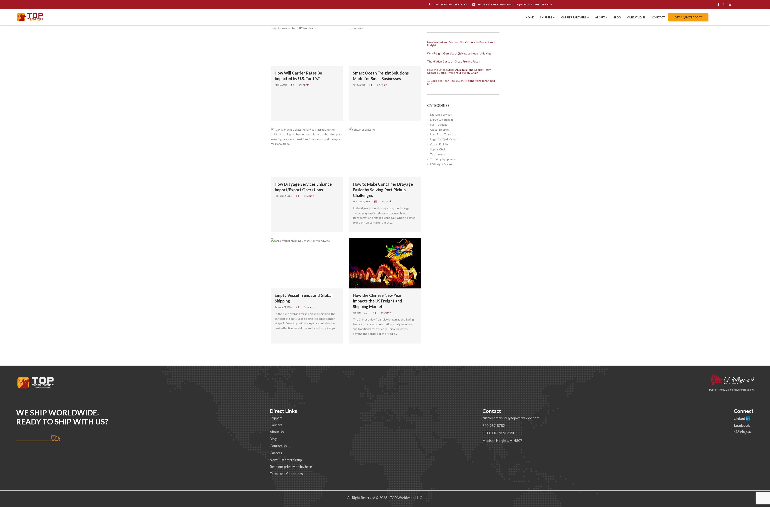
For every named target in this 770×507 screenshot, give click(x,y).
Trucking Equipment (442, 159)
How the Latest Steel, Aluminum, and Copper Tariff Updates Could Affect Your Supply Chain (459, 71)
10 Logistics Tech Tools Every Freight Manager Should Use (461, 82)
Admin (306, 84)
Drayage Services (441, 114)
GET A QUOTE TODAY (688, 17)
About (600, 17)
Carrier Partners (574, 17)
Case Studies (636, 17)
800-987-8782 (457, 4)
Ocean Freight (439, 144)
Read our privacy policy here (291, 467)
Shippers (546, 17)
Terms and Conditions (286, 474)
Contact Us (278, 446)
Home (530, 17)
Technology (437, 154)
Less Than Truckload (443, 134)
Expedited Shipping (442, 119)
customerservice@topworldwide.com (521, 4)
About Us (277, 432)
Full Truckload (438, 124)
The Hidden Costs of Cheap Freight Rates (453, 61)
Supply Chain (438, 149)
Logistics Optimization (444, 139)
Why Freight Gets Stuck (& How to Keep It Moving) (459, 53)
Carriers (276, 425)
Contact (658, 17)
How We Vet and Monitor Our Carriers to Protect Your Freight (461, 43)
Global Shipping (440, 129)
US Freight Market (441, 164)
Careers (276, 453)
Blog (617, 17)
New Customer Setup (286, 460)
